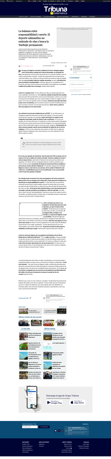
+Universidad (75, 16)
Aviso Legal (86, 444)
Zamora (77, 1)
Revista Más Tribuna (67, 452)
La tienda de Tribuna (67, 450)
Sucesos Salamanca (35, 16)
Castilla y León (23, 16)
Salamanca (52, 1)
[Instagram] (62, 430)
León (40, 1)
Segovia (58, 1)
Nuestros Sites (68, 446)
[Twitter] (58, 430)
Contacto (68, 448)
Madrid (82, 1)
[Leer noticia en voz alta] (19, 66)
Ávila (29, 1)
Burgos (34, 1)
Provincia (92, 16)
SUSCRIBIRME (44, 426)
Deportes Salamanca (63, 16)
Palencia (45, 1)
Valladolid (70, 1)
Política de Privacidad (83, 446)
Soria (64, 1)
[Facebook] (55, 430)
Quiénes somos (68, 444)
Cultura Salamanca (49, 16)
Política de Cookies (84, 448)
